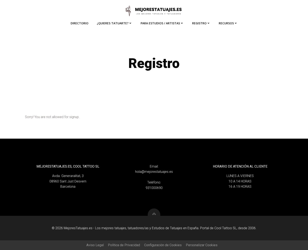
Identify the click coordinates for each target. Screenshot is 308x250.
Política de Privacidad (124, 245)
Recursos (226, 23)
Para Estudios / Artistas (160, 23)
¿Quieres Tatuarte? (112, 23)
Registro (199, 23)
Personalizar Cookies (201, 245)
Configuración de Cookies (163, 245)
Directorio (79, 23)
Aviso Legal (95, 245)
